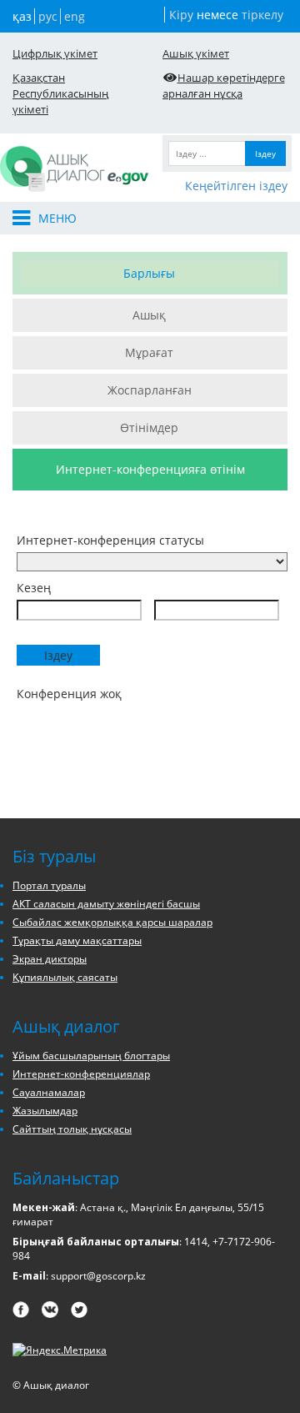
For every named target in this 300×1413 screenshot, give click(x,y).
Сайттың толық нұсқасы (72, 1129)
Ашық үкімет (195, 53)
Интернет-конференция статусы (110, 540)
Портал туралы (49, 885)
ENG (74, 16)
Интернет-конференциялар (81, 1074)
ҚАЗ (22, 16)
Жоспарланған (150, 390)
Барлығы (149, 273)
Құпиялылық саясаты (65, 977)
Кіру (181, 15)
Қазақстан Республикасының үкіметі (60, 93)
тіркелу (262, 15)
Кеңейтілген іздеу (236, 186)
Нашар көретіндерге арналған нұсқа (223, 85)
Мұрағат (149, 352)
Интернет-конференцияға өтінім (150, 469)
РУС (48, 16)
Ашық (149, 315)
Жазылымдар (45, 1111)
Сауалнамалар (48, 1092)
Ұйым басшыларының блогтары (91, 1055)
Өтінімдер (149, 427)
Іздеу (265, 153)
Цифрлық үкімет (55, 53)
